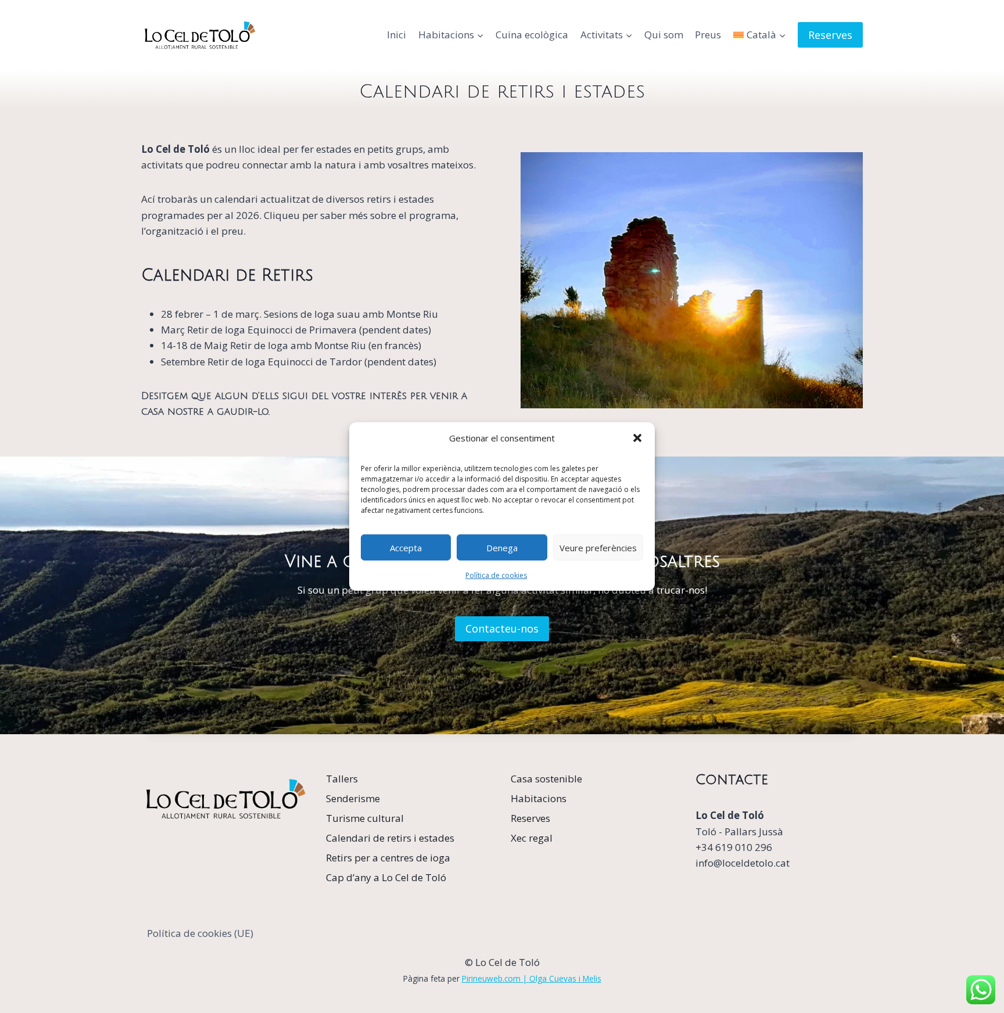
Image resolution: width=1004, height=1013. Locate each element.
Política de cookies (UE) (200, 933)
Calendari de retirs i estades (390, 838)
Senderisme (353, 798)
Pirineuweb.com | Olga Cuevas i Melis (531, 978)
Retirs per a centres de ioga (388, 857)
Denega (502, 547)
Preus (708, 34)
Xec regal (532, 838)
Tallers (342, 778)
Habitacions (538, 798)
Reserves (830, 35)
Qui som (663, 34)
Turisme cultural (365, 818)
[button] (637, 438)
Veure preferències (598, 547)
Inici (396, 34)
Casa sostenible (546, 778)
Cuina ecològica (532, 34)
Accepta (406, 547)
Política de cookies (496, 575)
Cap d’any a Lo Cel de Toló (386, 877)
